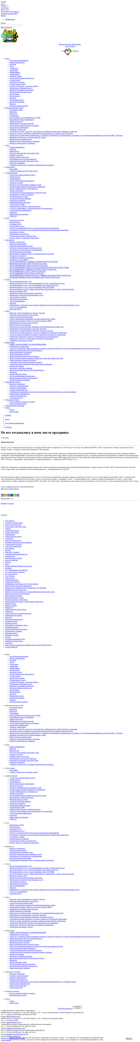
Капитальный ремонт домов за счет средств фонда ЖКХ (31, 321)
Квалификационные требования (22, 120)
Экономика (14, 70)
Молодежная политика (13, 596)
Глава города (10, 167)
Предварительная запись (19, 299)
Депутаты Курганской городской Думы (24, 153)
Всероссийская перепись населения (18, 566)
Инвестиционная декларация (20, 352)
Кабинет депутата (16, 155)
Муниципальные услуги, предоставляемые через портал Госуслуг (34, 285)
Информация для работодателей (22, 123)
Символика (14, 68)
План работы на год (17, 226)
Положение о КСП (17, 220)
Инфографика (15, 72)
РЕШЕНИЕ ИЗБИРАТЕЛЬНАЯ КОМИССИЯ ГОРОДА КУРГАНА (35, 277)
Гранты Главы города (13, 540)
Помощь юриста (11, 623)
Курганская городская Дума (15, 527)
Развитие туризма (11, 635)
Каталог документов (17, 242)
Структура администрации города (22, 175)
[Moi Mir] (8, 495)
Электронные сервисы (18, 297)
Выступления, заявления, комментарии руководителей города (28, 645)
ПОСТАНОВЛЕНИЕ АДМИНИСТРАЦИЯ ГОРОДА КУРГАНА (34, 262)
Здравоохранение (11, 580)
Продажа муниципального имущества (24, 315)
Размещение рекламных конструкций (24, 323)
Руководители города (18, 84)
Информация (10, 19)
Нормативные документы (19, 234)
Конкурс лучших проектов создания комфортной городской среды (30, 592)
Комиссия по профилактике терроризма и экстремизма (25, 588)
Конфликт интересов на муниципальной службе (28, 137)
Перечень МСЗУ (16, 309)
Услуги (7, 279)
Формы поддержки (17, 366)
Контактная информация (19, 127)
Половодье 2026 (11, 621)
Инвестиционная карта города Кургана (24, 356)
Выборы (8, 568)
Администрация (11, 173)
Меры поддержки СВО (18, 291)
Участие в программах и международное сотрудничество (31, 208)
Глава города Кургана (13, 525)
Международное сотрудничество (17, 594)
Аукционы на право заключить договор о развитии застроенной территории (38, 333)
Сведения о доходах (17, 232)
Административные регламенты (22, 258)
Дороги (8, 529)
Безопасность (10, 556)
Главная (8, 415)
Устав (12, 66)
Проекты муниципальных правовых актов (25, 185)
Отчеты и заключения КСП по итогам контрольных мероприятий (34, 228)
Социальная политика (13, 544)
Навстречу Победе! (12, 552)
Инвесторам (9, 342)
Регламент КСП (15, 224)
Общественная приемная (19, 214)
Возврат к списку (7, 503)
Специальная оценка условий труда (23, 236)
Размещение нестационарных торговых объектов (28, 329)
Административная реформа (20, 198)
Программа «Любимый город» (21, 88)
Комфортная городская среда (16, 590)
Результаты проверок (17, 200)
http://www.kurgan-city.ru (10, 489)
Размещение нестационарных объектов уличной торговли (31, 331)
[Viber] (18, 495)
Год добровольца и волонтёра (16, 570)
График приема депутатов (19, 157)
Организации (15, 74)
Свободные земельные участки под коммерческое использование (34, 337)
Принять (129, 1039)
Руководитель (15, 222)
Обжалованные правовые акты (21, 246)
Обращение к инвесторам (19, 346)
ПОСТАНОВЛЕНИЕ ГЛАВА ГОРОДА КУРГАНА (29, 266)
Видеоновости (15, 96)
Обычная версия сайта (9, 14)
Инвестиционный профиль (20, 380)
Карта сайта (14, 412)
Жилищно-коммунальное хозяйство (18, 542)
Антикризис (9, 548)
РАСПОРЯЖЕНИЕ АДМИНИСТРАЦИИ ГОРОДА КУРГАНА (33, 269)
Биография (14, 169)
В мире (8, 562)
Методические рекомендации (21, 139)
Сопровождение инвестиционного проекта (26, 362)
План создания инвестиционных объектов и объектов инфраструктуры (36, 358)
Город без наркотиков (13, 546)
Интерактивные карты (18, 404)
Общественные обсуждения (15, 609)
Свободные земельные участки (21, 340)
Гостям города (15, 80)
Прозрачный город (17, 100)
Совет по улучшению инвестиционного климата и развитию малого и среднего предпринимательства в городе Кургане (55, 348)
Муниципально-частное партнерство (23, 378)
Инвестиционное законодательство (23, 360)
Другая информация (17, 301)
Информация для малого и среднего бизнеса (21, 584)
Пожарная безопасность (14, 619)
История (13, 64)
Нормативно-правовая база (20, 394)
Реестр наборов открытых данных (22, 402)
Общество (9, 611)
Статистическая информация (20, 210)
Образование (10, 534)
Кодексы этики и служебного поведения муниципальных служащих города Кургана (41, 133)
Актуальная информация (19, 60)
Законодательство (16, 122)
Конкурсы (13, 114)
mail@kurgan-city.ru (13, 1016)
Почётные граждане (17, 82)
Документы (9, 240)
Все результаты (6, 27)
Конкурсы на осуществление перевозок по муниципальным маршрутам (36, 327)
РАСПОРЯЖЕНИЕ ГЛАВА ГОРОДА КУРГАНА (28, 271)
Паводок (8, 617)
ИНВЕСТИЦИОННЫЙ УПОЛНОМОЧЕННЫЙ (28, 344)
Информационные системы (20, 202)
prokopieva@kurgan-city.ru (15, 1028)
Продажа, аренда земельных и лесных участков (27, 313)
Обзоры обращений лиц (19, 390)
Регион (8, 637)
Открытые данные (12, 400)
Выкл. (17, 12)
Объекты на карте (16, 183)
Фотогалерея (14, 94)
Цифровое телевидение (14, 641)
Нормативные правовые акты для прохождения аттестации (32, 254)
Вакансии (13, 112)
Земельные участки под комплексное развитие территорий (32, 339)
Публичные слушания (13, 631)
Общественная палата (13, 536)
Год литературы (11, 574)
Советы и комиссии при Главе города (24, 171)
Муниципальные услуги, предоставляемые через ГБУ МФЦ (32, 287)
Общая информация (17, 62)
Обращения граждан (13, 382)
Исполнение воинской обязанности (18, 586)
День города (9, 578)
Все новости (10, 521)
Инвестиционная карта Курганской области (26, 350)
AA (2, 8)
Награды (13, 98)
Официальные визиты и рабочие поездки (25, 206)
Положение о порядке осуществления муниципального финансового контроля (39, 230)
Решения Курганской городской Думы (24, 161)
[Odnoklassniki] (5, 495)
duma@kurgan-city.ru (13, 1022)
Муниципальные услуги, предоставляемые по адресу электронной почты (37, 283)
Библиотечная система (13, 558)
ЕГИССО (13, 216)
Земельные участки (12, 582)
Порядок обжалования (18, 244)
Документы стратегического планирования (26, 250)
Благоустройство (11, 560)
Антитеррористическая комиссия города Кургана (28, 193)
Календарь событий (17, 102)
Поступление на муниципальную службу (25, 118)
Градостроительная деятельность (22, 78)
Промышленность (12, 627)
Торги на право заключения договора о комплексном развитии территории (38, 335)
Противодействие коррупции (21, 92)
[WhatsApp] (14, 495)
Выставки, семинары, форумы (21, 368)
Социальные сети (16, 398)
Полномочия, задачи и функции (21, 195)
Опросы (13, 104)
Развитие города (16, 76)
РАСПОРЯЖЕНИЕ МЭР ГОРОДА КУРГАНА (27, 273)
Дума (7, 145)
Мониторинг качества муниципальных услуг (26, 295)
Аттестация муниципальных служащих (24, 125)
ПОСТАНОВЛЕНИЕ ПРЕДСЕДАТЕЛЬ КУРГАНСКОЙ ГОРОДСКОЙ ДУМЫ (39, 268)
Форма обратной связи (18, 374)
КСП (7, 218)
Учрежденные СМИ (17, 204)
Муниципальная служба (14, 108)
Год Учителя (10, 576)
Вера (7, 564)
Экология (8, 643)
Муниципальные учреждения (16, 600)
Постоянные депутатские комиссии (23, 159)
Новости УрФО (11, 605)
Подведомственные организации (22, 181)
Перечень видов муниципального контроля (26, 293)
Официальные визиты (13, 615)
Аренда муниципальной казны (21, 317)
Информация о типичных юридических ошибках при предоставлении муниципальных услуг (45, 305)
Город (7, 58)
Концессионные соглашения (20, 325)
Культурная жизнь (12, 532)
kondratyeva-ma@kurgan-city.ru (17, 1034)
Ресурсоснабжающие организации (22, 376)
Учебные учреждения (18, 129)
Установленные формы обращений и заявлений (27, 187)
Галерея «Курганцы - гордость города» (24, 86)
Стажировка (14, 116)
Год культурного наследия (15, 572)
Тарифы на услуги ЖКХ (19, 260)
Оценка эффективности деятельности (24, 189)
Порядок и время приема (19, 386)
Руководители (15, 177)
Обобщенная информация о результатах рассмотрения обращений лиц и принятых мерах (43, 392)
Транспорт (9, 538)
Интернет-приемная (17, 163)
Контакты (13, 212)
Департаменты (15, 179)
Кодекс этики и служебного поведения (24, 238)
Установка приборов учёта (15, 639)
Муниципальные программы (20, 252)
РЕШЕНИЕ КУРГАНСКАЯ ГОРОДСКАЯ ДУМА (28, 264)
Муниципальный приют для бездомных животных (24, 602)
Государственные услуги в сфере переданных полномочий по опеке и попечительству (42, 289)
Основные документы (18, 256)
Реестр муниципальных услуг (21, 281)
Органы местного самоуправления (18, 613)
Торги (7, 311)
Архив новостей (11, 647)
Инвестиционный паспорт (20, 354)
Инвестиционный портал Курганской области (27, 370)
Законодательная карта (18, 396)
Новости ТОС (10, 604)
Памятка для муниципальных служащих (25, 141)
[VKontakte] (2, 495)
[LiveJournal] (11, 495)
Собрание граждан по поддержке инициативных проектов (32, 165)
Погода (8, 550)
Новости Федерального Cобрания (22, 143)
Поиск (7, 408)
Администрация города (14, 523)
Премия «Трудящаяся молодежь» (22, 90)
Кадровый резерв (16, 110)
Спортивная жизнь (12, 531)
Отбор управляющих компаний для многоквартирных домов (32, 319)
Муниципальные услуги (14, 598)
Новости (13, 149)
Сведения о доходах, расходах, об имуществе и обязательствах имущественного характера (43, 131)
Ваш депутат (14, 151)
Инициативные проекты (19, 106)
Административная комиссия (16, 554)
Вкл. (13, 12)
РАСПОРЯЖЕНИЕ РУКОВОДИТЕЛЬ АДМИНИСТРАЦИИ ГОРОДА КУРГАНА (40, 275)
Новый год (9, 607)
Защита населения (16, 191)
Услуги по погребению (18, 307)
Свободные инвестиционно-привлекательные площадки (31, 364)
